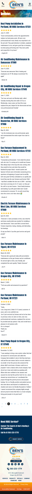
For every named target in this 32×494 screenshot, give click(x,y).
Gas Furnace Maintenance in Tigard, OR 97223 (13, 245)
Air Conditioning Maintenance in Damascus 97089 (15, 61)
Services (5, 478)
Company (27, 478)
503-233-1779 (13, 432)
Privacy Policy (24, 484)
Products (12, 478)
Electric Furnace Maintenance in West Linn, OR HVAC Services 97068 (15, 206)
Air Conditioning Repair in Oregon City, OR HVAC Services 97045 (15, 87)
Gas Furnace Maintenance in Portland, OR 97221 (13, 296)
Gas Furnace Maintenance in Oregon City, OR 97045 (13, 274)
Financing (13, 480)
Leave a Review (16, 461)
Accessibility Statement (8, 489)
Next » (2, 406)
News (20, 480)
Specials (20, 478)
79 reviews (17, 458)
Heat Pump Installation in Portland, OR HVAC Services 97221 (16, 25)
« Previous (2, 403)
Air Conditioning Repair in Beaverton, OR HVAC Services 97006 (14, 121)
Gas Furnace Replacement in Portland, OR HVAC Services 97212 (16, 149)
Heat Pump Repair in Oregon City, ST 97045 (15, 342)
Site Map (19, 489)
